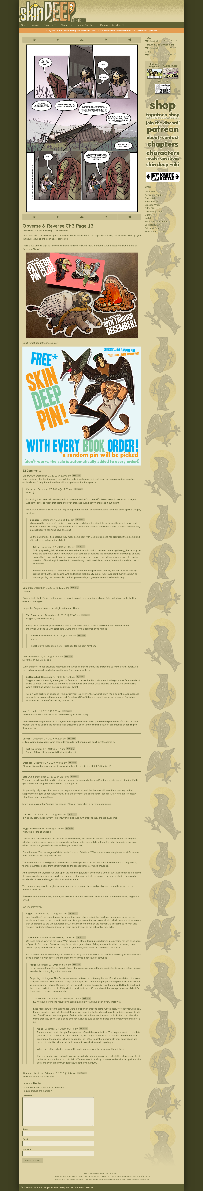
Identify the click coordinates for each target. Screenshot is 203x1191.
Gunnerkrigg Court (154, 211)
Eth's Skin (150, 208)
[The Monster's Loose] (170, 73)
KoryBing (47, 230)
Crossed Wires (152, 205)
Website (26, 1149)
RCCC (148, 38)
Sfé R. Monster (146, 1176)
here (37, 249)
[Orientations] (154, 74)
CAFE (148, 51)
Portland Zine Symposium (159, 44)
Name (26, 1129)
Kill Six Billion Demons (156, 221)
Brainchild (150, 198)
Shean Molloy (126, 1179)
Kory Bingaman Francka (103, 1173)
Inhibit (148, 218)
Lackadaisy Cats (153, 225)
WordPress (72, 1187)
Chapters (48, 25)
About (35, 25)
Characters (66, 25)
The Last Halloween (155, 231)
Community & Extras (110, 25)
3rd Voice (150, 191)
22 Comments (61, 230)
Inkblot (89, 1187)
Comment (28, 1095)
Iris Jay (146, 1179)
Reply (77, 475)
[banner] (79, 11)
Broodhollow (151, 201)
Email (25, 1139)
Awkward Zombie (154, 195)
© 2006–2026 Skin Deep (35, 1187)
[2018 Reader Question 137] (162, 89)
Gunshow (150, 215)
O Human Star (152, 228)
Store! (24, 25)
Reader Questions (86, 25)
